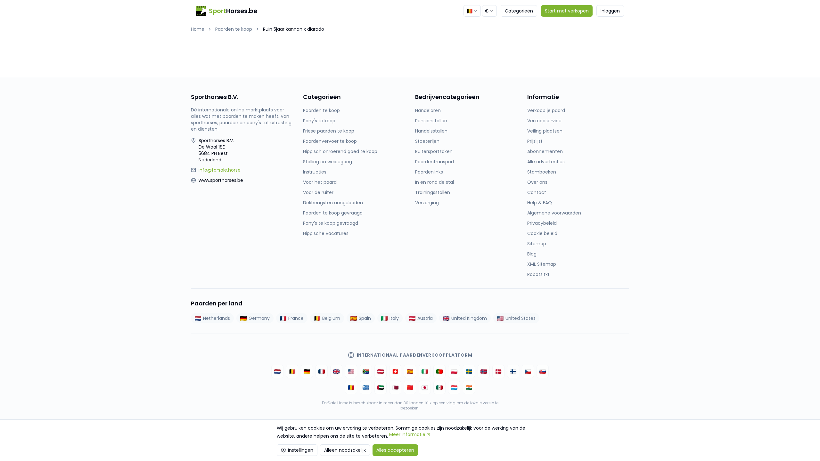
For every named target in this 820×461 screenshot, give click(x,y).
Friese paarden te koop (328, 131)
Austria (425, 318)
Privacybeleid (542, 223)
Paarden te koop (233, 29)
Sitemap (536, 243)
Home (197, 29)
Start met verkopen (567, 11)
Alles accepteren (395, 450)
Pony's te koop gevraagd (330, 223)
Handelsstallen (431, 131)
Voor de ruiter (318, 192)
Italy (394, 318)
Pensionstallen (431, 120)
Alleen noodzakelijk (345, 450)
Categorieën (519, 11)
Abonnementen (545, 151)
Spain (365, 318)
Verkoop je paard (546, 110)
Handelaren (428, 110)
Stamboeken (541, 172)
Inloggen (610, 11)
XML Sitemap (541, 264)
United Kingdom (469, 318)
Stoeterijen (427, 141)
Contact (536, 192)
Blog (532, 254)
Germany (259, 318)
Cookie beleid (542, 233)
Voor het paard (320, 182)
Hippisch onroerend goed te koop (340, 151)
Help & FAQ (539, 202)
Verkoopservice (544, 120)
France (296, 318)
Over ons (537, 182)
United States (520, 318)
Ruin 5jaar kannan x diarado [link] (293, 29)
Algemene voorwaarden (554, 213)
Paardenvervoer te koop (330, 141)
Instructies (314, 172)
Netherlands (216, 318)
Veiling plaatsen (544, 131)
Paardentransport (435, 161)
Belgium (331, 318)
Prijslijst (535, 141)
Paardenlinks (429, 172)
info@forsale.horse (220, 170)
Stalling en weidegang (327, 161)
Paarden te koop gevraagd (333, 213)
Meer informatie (407, 434)
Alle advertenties (546, 161)
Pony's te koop (319, 120)
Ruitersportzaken (434, 151)
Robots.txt (538, 274)
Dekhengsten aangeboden (333, 202)
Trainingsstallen (432, 192)
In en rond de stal (434, 182)
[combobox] (472, 11)
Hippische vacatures (325, 233)
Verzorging (427, 202)
